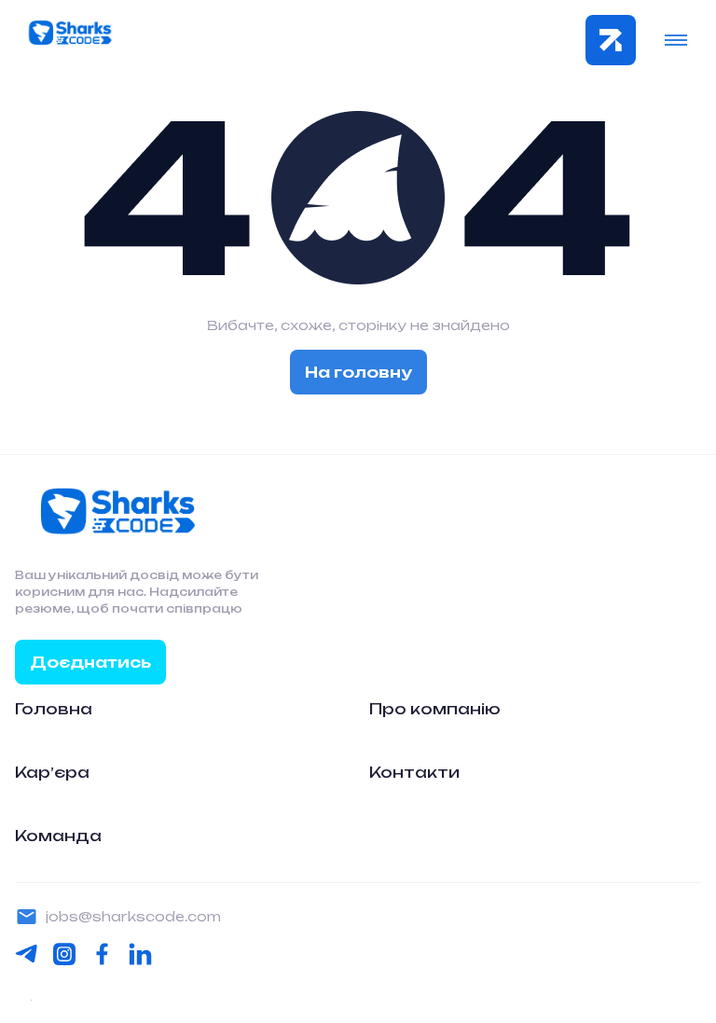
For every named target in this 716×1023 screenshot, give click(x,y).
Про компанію (435, 708)
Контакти (414, 772)
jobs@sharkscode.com (133, 916)
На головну (358, 372)
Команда (58, 835)
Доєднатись (90, 662)
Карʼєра (52, 772)
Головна (53, 708)
